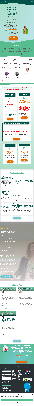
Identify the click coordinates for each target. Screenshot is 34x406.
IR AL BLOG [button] (16, 217)
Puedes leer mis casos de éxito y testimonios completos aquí (17, 80)
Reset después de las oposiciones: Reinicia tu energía (8, 294)
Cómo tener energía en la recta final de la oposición (14, 373)
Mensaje (3, 376)
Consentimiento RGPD (5, 381)
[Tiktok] (28, 373)
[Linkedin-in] (26, 373)
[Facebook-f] (29, 371)
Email (3, 373)
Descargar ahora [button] (12, 38)
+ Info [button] (23, 117)
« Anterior (15, 387)
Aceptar (17, 400)
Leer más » (4, 305)
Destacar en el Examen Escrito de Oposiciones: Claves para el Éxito (20, 374)
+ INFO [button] (9, 118)
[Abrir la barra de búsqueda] (28, 1)
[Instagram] (25, 371)
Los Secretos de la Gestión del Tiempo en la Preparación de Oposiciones (20, 382)
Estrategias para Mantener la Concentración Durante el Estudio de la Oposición (15, 382)
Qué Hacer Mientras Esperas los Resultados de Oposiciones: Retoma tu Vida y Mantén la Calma (8, 320)
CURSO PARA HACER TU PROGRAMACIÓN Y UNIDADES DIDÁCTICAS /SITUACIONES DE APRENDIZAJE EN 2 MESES (16, 129)
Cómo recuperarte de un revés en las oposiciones (25, 294)
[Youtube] (27, 371)
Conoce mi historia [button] (6, 276)
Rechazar (17, 402)
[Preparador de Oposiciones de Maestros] (3, 1)
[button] (32, 394)
